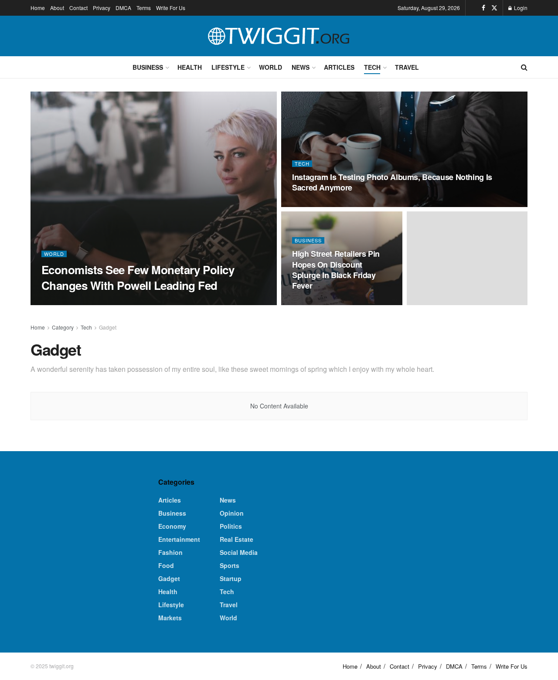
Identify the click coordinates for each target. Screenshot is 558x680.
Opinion (232, 513)
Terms (143, 7)
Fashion (170, 552)
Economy (172, 526)
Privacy (101, 7)
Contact (78, 7)
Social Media (239, 552)
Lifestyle (228, 67)
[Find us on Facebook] (483, 8)
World (270, 67)
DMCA (123, 7)
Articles (339, 67)
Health (189, 67)
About (57, 7)
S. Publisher (65, 302)
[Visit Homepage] (279, 36)
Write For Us (170, 7)
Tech (372, 67)
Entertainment (179, 539)
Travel (407, 67)
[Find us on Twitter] (494, 8)
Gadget (107, 327)
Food (166, 565)
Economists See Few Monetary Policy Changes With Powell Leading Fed (137, 277)
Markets (170, 617)
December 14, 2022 (114, 302)
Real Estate (236, 539)
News (301, 67)
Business (148, 67)
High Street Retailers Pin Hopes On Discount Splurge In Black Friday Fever (336, 269)
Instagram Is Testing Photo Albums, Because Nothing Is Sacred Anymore (392, 182)
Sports (229, 565)
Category (63, 327)
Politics (231, 526)
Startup (231, 578)
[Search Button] (524, 67)
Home (38, 7)
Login (520, 7)
